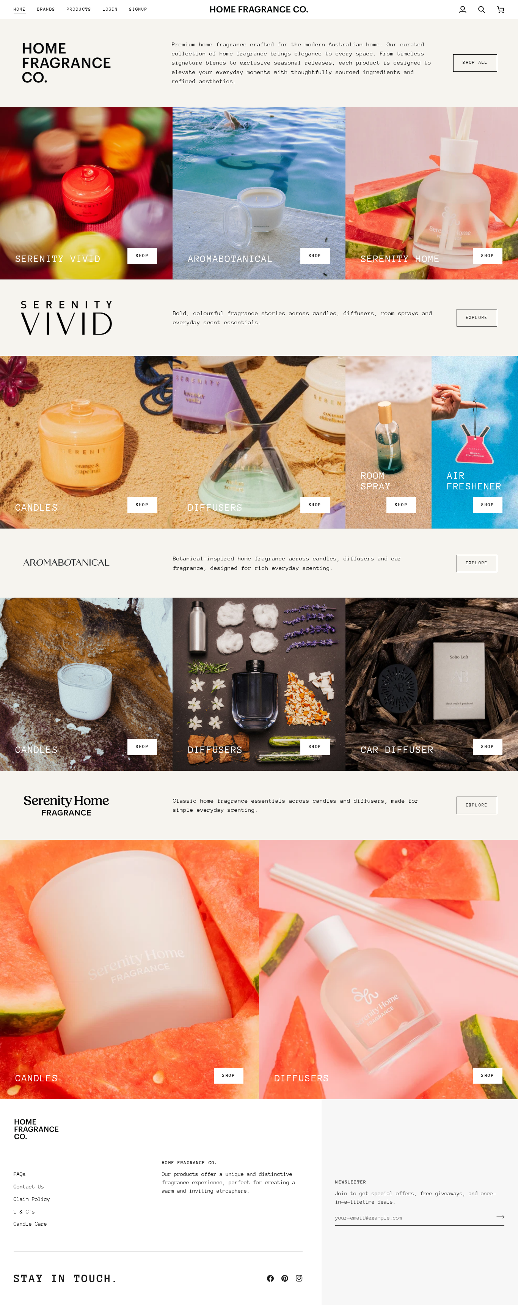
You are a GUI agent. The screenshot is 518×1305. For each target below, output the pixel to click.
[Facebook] (270, 1278)
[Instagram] (299, 1278)
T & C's (24, 1212)
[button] (46, 9)
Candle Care (30, 1224)
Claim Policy (32, 1199)
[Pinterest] (284, 1278)
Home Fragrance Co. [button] (190, 1162)
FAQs (20, 1174)
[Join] (498, 1217)
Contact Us (29, 1186)
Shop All (475, 62)
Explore (477, 317)
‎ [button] (84, 1165)
